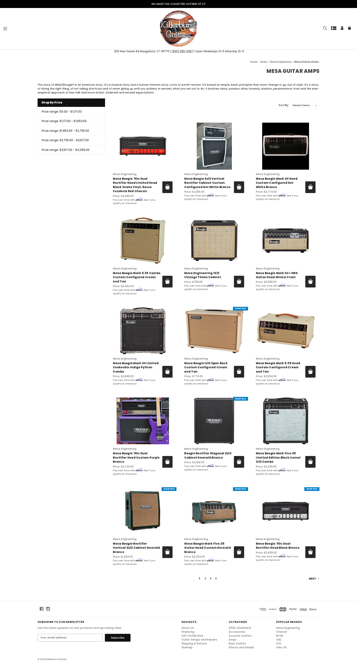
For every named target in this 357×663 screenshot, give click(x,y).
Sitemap (187, 647)
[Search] (325, 28)
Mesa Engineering (288, 628)
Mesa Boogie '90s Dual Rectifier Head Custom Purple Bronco (136, 457)
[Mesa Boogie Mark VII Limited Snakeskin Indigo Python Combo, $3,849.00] (142, 330)
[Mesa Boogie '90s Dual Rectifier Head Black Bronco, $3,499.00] (285, 511)
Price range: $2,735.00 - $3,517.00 (65, 140)
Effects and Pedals (241, 647)
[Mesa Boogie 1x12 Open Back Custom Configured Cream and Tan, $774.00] (214, 330)
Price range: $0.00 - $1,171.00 (62, 112)
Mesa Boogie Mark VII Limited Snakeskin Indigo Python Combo (136, 367)
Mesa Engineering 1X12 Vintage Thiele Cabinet (202, 275)
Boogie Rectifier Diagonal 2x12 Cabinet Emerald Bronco (207, 455)
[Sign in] (342, 28)
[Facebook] (42, 609)
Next (313, 578)
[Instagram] (48, 609)
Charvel (281, 632)
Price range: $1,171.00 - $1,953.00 (64, 121)
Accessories (237, 632)
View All (281, 647)
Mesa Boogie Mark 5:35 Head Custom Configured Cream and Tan (278, 367)
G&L (279, 639)
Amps (233, 639)
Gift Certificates (192, 636)
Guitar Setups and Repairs (199, 639)
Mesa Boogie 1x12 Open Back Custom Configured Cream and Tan (206, 367)
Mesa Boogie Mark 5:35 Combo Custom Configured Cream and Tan (136, 277)
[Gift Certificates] (334, 28)
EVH (278, 643)
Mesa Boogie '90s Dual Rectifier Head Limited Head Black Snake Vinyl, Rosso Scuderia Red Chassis (135, 185)
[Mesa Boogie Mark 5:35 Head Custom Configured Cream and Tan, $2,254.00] (285, 330)
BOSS (279, 636)
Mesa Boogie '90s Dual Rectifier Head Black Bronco (278, 546)
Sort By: (284, 105)
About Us (187, 628)
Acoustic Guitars (240, 636)
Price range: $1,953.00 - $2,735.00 (65, 131)
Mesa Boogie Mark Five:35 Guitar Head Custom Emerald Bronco (207, 548)
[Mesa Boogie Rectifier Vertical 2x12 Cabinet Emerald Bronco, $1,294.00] (142, 511)
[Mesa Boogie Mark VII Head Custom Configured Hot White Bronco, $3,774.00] (285, 146)
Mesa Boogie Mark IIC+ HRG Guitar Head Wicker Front (277, 275)
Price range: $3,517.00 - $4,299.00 (65, 150)
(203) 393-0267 (182, 51)
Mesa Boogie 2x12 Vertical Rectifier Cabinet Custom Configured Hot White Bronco (207, 183)
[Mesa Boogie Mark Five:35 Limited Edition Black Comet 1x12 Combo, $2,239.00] (285, 420)
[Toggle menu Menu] (5, 28)
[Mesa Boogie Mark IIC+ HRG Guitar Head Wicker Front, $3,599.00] (285, 240)
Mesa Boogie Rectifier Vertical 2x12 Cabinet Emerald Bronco (136, 548)
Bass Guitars (237, 643)
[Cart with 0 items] (349, 28)
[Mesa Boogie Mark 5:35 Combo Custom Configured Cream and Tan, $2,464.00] (142, 240)
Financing (187, 632)
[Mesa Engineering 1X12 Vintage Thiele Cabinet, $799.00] (214, 240)
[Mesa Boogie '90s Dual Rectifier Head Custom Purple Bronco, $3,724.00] (142, 420)
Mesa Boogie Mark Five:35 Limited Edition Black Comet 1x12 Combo (278, 457)
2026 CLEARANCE (240, 628)
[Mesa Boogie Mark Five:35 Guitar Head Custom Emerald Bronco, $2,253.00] (214, 511)
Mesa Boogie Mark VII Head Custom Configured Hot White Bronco (277, 183)
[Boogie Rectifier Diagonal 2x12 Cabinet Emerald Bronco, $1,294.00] (214, 420)
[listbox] (305, 105)
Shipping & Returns (194, 643)
